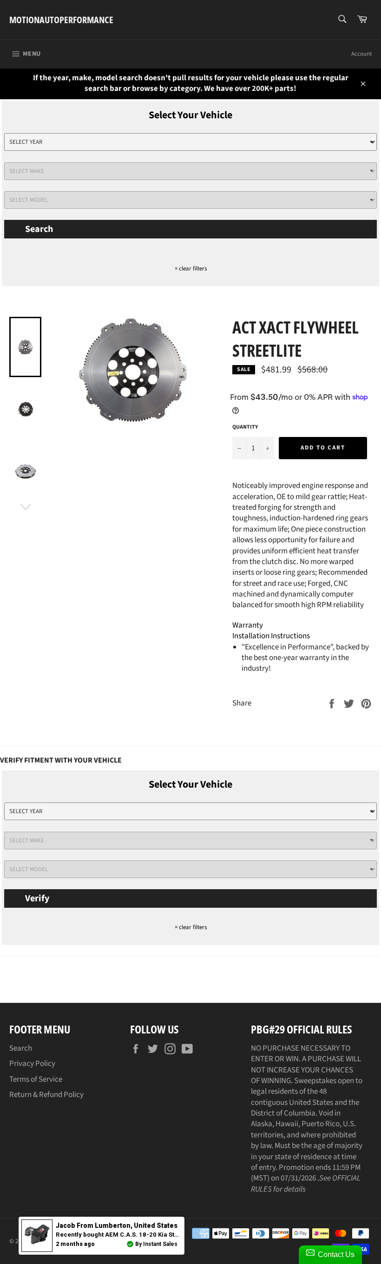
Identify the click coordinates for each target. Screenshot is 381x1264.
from (116, 1225)
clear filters (191, 268)
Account (361, 54)
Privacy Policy (32, 1063)
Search (39, 229)
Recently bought (161, 1234)
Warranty (247, 625)
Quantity (245, 427)
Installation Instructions (271, 636)
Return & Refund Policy (46, 1094)
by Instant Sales (156, 1244)
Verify (37, 898)
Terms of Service (35, 1079)
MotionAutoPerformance (61, 19)
